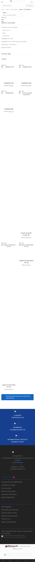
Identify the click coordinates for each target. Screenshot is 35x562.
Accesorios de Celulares (9, 27)
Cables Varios (6, 30)
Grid (2, 19)
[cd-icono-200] (17, 452)
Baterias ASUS (6, 47)
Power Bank (5, 35)
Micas (4, 33)
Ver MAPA (17, 464)
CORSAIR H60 (8, 109)
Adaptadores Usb (7, 38)
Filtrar (3, 59)
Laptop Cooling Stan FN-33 (8, 386)
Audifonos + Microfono (9, 44)
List (2, 21)
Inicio (2, 9)
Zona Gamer (14, 9)
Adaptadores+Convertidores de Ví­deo (14, 41)
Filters (4, 12)
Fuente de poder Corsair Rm (26, 234)
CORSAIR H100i (26, 83)
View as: (3, 17)
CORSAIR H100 (9, 83)
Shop (7, 9)
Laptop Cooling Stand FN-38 (26, 261)
